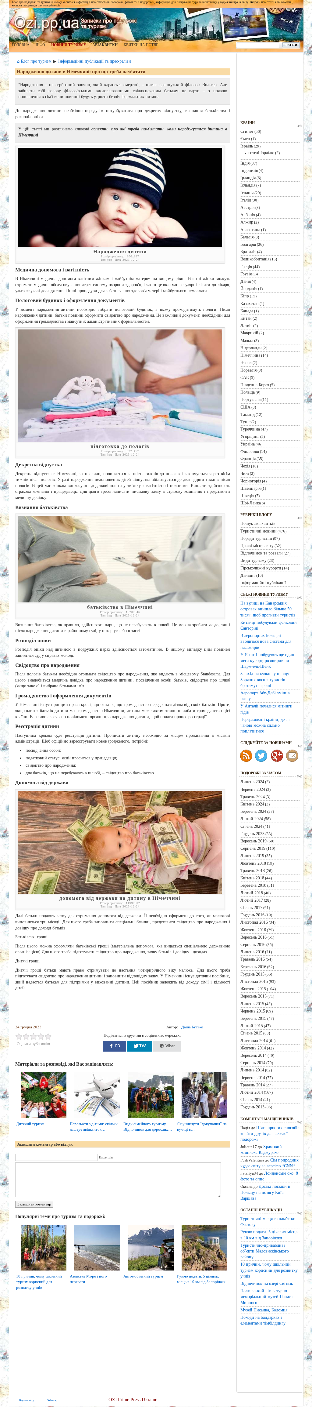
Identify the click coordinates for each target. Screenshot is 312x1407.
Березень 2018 (253, 885)
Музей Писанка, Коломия (263, 1309)
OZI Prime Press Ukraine (132, 1399)
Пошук (291, 45)
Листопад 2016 (254, 922)
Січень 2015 (251, 1033)
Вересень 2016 (253, 937)
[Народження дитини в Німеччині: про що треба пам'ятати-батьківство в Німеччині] (120, 601)
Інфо (40, 45)
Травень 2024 (252, 796)
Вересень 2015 (253, 996)
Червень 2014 (252, 1077)
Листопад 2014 (254, 1040)
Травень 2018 (252, 870)
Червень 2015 (252, 1011)
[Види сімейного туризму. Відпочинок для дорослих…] (153, 1118)
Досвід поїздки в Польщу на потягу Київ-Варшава (265, 1192)
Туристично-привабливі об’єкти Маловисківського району (264, 1251)
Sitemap (52, 1400)
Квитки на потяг (141, 45)
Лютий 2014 (251, 1092)
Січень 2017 (251, 907)
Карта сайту (26, 1400)
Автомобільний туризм (143, 1276)
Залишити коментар (34, 1204)
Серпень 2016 (252, 944)
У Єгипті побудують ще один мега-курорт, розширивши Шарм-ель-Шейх (267, 660)
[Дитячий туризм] (46, 1118)
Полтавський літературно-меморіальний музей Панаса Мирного (266, 1296)
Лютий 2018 (251, 892)
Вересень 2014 (253, 1055)
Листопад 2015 (254, 981)
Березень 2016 (253, 966)
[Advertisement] (124, 1008)
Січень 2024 (251, 826)
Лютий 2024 (251, 818)
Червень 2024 (252, 789)
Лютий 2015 (251, 1025)
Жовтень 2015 (253, 988)
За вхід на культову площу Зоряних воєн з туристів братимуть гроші (264, 679)
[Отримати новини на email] (292, 756)
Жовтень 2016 (253, 929)
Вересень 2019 (253, 840)
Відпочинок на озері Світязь (266, 1283)
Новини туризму (68, 45)
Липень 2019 (252, 855)
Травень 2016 (252, 959)
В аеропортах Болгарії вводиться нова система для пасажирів (265, 641)
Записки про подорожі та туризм (76, 23)
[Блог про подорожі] (277, 756)
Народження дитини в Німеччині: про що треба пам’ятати (81, 71)
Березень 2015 (253, 1018)
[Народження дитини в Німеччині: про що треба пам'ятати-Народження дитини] (120, 245)
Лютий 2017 (251, 900)
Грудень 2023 (252, 833)
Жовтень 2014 (253, 1047)
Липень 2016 (252, 951)
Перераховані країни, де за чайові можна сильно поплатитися (264, 725)
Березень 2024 (253, 811)
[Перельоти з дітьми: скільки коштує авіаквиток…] (99, 1118)
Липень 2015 (252, 1003)
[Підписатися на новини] (246, 756)
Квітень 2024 (252, 804)
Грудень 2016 (252, 914)
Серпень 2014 (252, 1062)
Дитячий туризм (30, 1124)
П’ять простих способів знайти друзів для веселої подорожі (270, 1133)
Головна (21, 45)
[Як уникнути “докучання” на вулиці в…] (207, 1118)
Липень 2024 (252, 781)
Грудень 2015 (252, 974)
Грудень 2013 (252, 1106)
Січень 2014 (251, 1099)
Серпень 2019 (252, 848)
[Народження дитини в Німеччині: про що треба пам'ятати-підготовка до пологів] (120, 440)
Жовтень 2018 (253, 863)
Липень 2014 (252, 1069)
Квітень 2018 (252, 877)
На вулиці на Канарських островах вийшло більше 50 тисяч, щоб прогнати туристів (268, 609)
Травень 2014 (252, 1084)
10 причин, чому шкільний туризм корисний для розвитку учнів (39, 1281)
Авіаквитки (105, 45)
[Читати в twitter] (261, 756)
